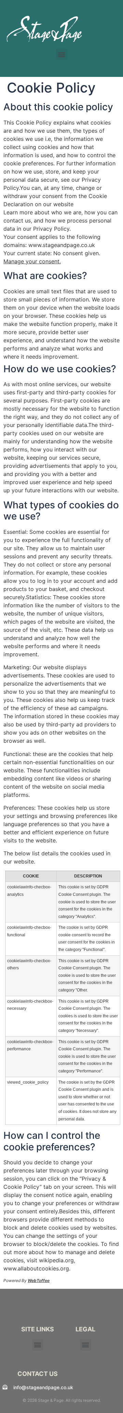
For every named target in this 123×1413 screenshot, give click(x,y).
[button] (61, 54)
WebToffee (39, 1280)
